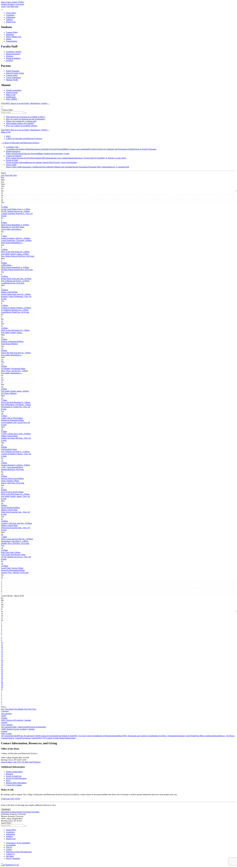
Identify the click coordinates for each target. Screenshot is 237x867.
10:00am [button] (15, 239)
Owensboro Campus (29, 738)
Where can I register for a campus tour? (21, 121)
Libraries (114, 736)
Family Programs (12, 71)
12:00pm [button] (12, 306)
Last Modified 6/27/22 (10, 865)
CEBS (3, 716)
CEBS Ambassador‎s (104, 167)
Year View (32, 709)
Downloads (6, 809)
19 (2, 398)
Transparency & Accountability (18, 843)
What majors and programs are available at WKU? (25, 117)
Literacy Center (63, 154)
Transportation (11, 41)
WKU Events (6, 733)
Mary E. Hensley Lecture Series (113, 158)
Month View (23, 709)
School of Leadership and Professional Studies (116, 149)
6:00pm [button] (12, 224)
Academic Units (12, 147)
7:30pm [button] (12, 228)
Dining (8, 39)
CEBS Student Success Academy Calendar (18, 729)
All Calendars (6, 714)
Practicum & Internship (37, 727)
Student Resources (13, 151)
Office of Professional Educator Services (22, 154)
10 (2, 321)
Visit (8, 6)
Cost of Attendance (13, 78)
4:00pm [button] (15, 392)
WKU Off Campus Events (47, 738)
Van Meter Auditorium (205, 736)
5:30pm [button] (12, 569)
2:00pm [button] (15, 253)
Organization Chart (28, 167)
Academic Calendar (13, 52)
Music (120, 736)
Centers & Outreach (13, 156)
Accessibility (11, 845)
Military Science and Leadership (75, 149)
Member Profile (12, 80)
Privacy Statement (13, 858)
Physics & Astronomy (26, 736)
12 (2, 337)
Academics (10, 15)
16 (2, 377)
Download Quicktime (30, 812)
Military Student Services (47, 154)
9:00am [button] (4, 264)
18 (2, 387)
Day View (5, 709)
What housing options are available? (20, 123)
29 (2, 548)
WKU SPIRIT (11, 99)
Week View (13, 709)
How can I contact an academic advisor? (21, 126)
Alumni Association (13, 90)
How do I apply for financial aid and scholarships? (25, 119)
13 (2, 348)
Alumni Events (12, 92)
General (4, 718)
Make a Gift (10, 95)
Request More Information (16, 783)
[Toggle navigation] (2, 143)
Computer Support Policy (44, 162)
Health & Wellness (13, 58)
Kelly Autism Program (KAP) (17, 158)
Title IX (9, 847)
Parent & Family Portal (15, 73)
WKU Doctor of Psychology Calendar (16, 720)
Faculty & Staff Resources (16, 778)
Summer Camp (184, 736)
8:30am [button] (12, 432)
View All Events (27, 256)
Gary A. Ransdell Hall (120, 167)
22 (2, 445)
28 (2, 534)
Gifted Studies (34, 158)
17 (2, 382)
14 (2, 359)
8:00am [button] (5, 448)
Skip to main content (9, 2)
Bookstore (10, 34)
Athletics (9, 20)
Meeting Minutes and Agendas (59, 167)
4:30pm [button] (13, 369)
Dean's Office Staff (13, 167)
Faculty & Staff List (13, 162)
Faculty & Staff (12, 160)
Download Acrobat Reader (11, 812)
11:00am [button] (12, 208)
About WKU (11, 13)
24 (2, 474)
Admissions (10, 17)
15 (2, 364)
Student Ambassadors (14, 772)
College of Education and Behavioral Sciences (24, 138)
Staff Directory (35, 762)
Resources (30, 162)
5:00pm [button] (12, 419)
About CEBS (11, 165)
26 (2, 503)
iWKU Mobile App (13, 37)
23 (2, 461)
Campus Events (46, 736)
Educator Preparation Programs (83, 167)
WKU (8, 136)
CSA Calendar (6, 725)
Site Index (10, 856)
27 (2, 519)
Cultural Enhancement (67, 738)
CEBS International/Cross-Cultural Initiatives (58, 158)
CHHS (37, 736)
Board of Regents (104, 736)
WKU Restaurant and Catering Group (137, 736)
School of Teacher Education (145, 149)
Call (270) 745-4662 (21, 762)
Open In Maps (7, 762)
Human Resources (13, 54)
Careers (9, 849)
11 (2, 326)
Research (39, 167)
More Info (14, 6)
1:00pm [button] (14, 542)
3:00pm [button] (15, 212)
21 (2, 429)
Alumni (55, 736)
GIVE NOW (14, 799)
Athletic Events (67, 736)
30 (2, 564)
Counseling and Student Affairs (18, 149)
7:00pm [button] (9, 340)
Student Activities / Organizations (165, 736)
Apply (3, 6)
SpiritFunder (11, 97)
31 (2, 577)
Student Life (11, 22)
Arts (59, 736)
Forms (23, 162)
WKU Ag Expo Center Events (85, 736)
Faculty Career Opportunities (65, 162)
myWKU (9, 60)
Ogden (15, 736)
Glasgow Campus (14, 738)
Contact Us (10, 854)
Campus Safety (12, 32)
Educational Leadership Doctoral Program (46, 149)
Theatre (193, 736)
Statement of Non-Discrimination (19, 852)
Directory (9, 56)
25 (2, 487)
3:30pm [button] (9, 417)
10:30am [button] (16, 280)
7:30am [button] (12, 237)
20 (2, 414)
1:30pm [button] (15, 210)
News (45, 167)
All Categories (6, 727)
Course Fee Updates (14, 785)
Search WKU (7, 110)
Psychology (93, 149)
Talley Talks (17, 727)
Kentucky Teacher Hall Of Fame (88, 158)
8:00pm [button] (12, 342)
